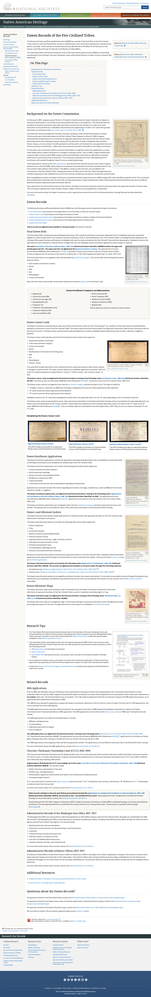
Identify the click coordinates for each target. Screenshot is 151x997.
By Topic (6, 945)
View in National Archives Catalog (124, 166)
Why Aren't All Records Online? (63, 960)
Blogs (82, 979)
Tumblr (75, 979)
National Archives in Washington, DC (85, 897)
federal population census (51, 638)
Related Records (37, 88)
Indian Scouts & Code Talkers (12, 72)
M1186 (83, 381)
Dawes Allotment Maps (41, 83)
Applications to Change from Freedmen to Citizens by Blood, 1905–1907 (116, 793)
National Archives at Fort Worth (87, 746)
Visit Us (106, 15)
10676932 (30, 195)
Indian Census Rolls (80, 636)
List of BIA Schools (11, 53)
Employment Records (10, 66)
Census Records (8, 44)
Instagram (72, 979)
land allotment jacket (101, 604)
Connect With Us (75, 976)
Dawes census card (63, 781)
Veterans (31, 957)
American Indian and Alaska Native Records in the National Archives (47, 27)
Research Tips (36, 86)
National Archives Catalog (86, 249)
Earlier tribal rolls (38, 652)
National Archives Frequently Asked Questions (62, 948)
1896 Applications (39, 91)
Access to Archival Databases (13, 958)
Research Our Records (15, 15)
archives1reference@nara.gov (113, 897)
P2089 (55, 406)
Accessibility (57, 988)
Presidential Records (10, 955)
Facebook (65, 979)
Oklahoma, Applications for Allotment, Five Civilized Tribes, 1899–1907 (70, 569)
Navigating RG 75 (10, 77)
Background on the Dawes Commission (46, 69)
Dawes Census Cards (40, 76)
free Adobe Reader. (51, 919)
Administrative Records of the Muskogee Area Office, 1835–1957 (56, 95)
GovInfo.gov (33, 807)
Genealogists (32, 945)
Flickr (86, 979)
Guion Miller (16, 57)
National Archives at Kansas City (126, 901)
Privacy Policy (67, 988)
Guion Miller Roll (37, 655)
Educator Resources (75, 15)
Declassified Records (60, 955)
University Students (11, 82)
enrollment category (82, 257)
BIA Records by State (12, 51)
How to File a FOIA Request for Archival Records (63, 963)
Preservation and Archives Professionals (37, 951)
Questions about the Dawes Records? (45, 103)
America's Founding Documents (135, 15)
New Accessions (82, 948)
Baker (8, 57)
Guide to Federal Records (61, 952)
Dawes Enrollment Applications (44, 79)
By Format (7, 948)
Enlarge (147, 160)
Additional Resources (39, 100)
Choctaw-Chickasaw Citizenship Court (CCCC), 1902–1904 (54, 93)
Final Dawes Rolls (39, 74)
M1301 (62, 499)
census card (84, 281)
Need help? (7, 85)
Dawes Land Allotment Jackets (44, 81)
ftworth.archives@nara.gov (113, 907)
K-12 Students (9, 80)
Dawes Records (37, 71)
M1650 (114, 736)
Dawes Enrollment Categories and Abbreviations (56, 666)
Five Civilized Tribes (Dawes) (11, 61)
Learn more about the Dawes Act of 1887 (66, 130)
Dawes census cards (111, 712)
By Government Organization (13, 950)
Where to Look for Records (62, 957)
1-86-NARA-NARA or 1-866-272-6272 (75, 994)
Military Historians (34, 948)
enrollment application (38, 560)
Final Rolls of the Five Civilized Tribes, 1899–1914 (54, 246)
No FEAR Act (96, 988)
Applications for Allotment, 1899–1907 (97, 563)
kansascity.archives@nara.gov (38, 904)
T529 (62, 251)
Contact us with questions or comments (14, 931)
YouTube (79, 979)
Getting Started (58, 945)
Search (145, 7)
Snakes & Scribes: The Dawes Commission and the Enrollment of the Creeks (57, 879)
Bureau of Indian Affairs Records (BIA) (10, 48)
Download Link (147, 675)
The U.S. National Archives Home (31, 6)
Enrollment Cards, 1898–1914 (113, 378)
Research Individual (9, 42)
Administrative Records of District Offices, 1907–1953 (52, 98)
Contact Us (144, 3)
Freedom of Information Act (82, 988)
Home (5, 27)
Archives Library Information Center (13, 961)
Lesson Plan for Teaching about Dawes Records (47, 883)
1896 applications (59, 164)
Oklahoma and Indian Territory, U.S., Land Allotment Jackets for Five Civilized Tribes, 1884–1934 (76, 572)
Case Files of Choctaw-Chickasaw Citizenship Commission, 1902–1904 (109, 763)
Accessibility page (80, 921)
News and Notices (83, 945)
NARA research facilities (133, 579)
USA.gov (103, 988)
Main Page (6, 40)
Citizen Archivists (118, 3)
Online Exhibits (8, 965)
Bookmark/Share (132, 3)
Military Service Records (11, 69)
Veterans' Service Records (45, 15)
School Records (8, 64)
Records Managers (34, 955)
